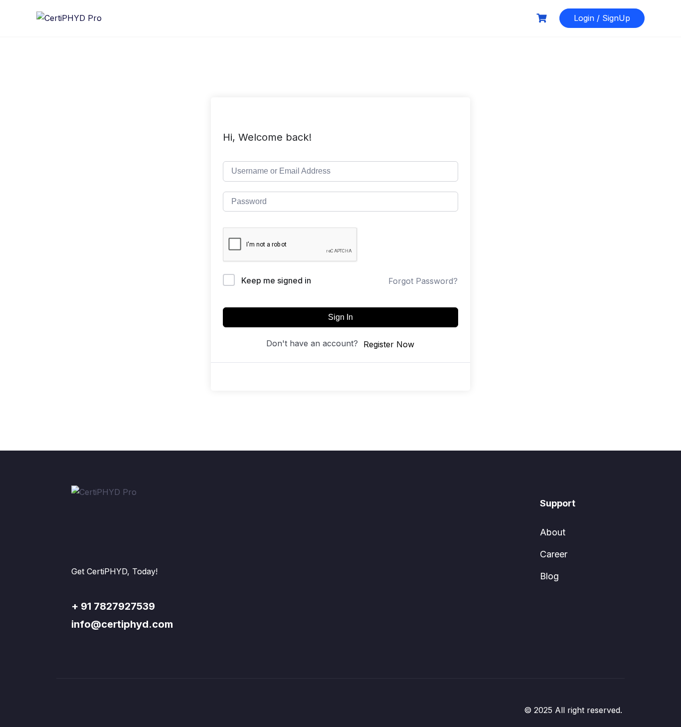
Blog (549, 576)
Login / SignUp (602, 18)
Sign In (340, 317)
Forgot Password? (423, 281)
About (552, 532)
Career (553, 554)
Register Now (388, 344)
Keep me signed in (276, 280)
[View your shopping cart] (542, 18)
